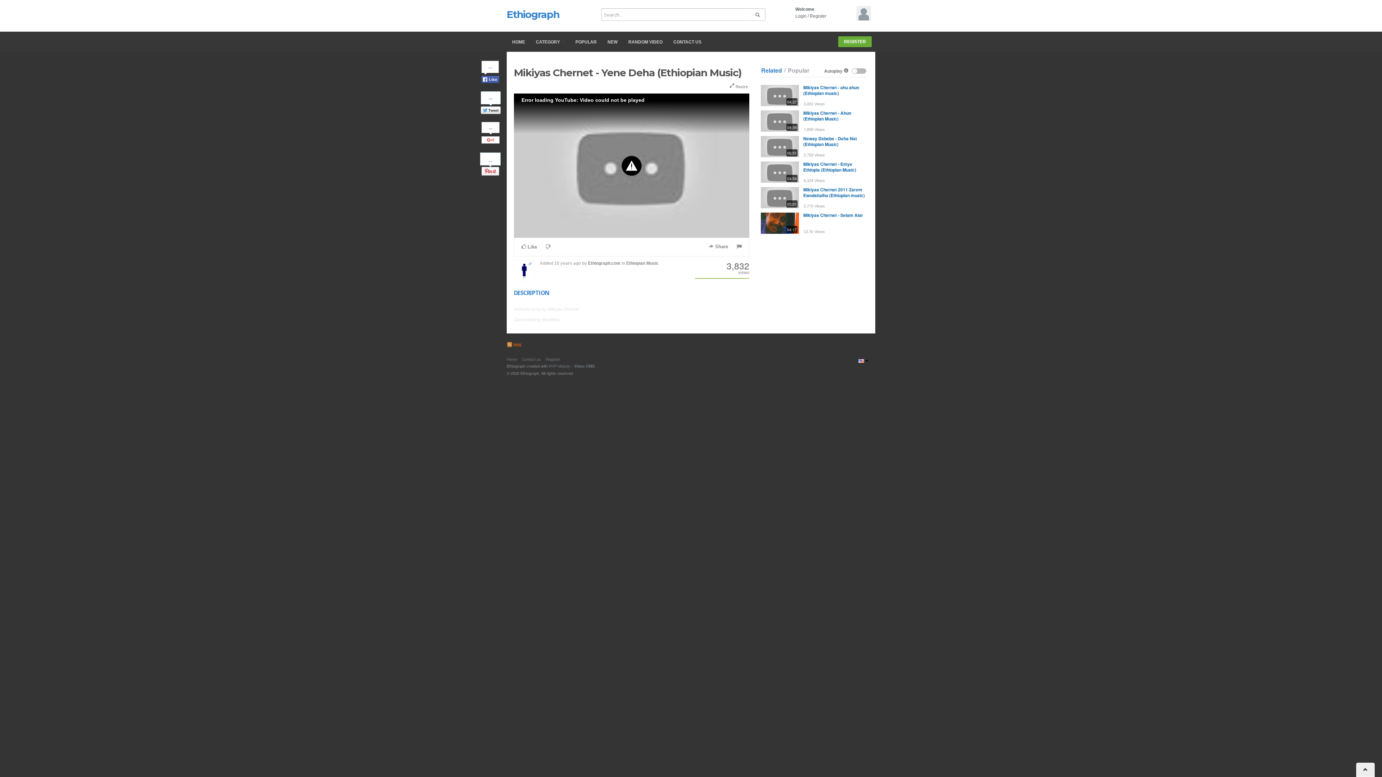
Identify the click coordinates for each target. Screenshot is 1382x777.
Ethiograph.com (604, 263)
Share (721, 246)
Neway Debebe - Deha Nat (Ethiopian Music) (830, 141)
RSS (516, 344)
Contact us (687, 42)
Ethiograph (533, 14)
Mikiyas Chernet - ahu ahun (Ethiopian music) (831, 90)
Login (801, 16)
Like (531, 247)
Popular (586, 42)
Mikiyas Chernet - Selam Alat (833, 215)
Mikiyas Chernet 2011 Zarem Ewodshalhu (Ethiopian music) (834, 192)
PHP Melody (559, 366)
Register (818, 16)
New (613, 42)
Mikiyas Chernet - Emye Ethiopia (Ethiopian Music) (829, 167)
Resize (741, 86)
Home (518, 42)
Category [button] (548, 42)
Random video (645, 42)
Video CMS (584, 366)
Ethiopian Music (642, 263)
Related (771, 70)
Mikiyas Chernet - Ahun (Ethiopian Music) (827, 116)
